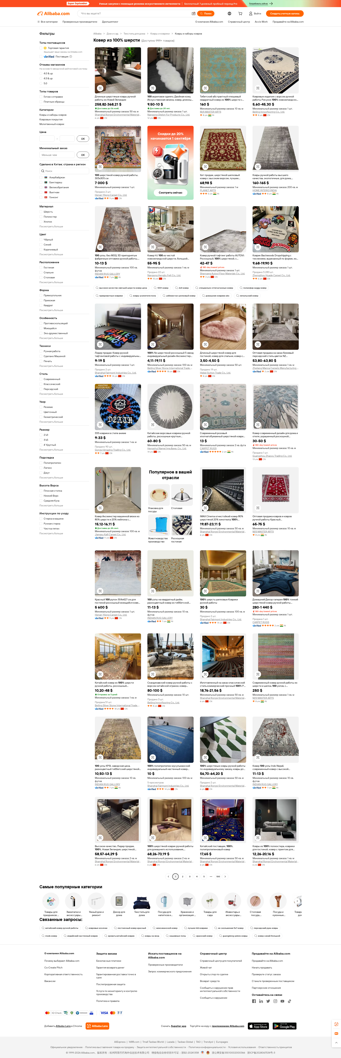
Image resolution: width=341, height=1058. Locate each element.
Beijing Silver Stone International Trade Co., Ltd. (170, 368)
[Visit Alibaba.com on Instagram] (275, 1001)
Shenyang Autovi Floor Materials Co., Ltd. (222, 273)
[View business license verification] (202, 1052)
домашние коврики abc (217, 295)
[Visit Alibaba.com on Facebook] (254, 1001)
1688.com (134, 1041)
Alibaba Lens (63, 1026)
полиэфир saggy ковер (254, 288)
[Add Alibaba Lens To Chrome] (97, 1026)
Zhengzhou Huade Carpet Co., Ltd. (271, 275)
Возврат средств (210, 981)
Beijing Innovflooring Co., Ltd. (269, 111)
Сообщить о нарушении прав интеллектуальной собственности (220, 989)
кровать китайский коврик (121, 936)
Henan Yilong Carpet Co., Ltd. (111, 195)
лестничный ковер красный (132, 928)
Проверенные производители (165, 964)
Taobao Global (185, 1041)
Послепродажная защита (110, 984)
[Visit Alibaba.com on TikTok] (289, 1001)
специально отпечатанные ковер (216, 288)
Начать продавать (262, 967)
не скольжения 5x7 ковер (230, 928)
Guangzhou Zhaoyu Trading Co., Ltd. (272, 455)
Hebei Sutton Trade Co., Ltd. (215, 372)
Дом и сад (112, 33)
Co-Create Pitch (53, 967)
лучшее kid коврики (198, 928)
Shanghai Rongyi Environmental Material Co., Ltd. (118, 114)
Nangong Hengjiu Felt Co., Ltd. (164, 275)
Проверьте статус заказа (266, 974)
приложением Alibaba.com (228, 1026)
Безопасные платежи (108, 960)
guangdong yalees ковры (235, 936)
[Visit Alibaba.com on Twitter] (268, 1001)
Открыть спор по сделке (214, 974)
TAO (198, 1041)
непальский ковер (249, 295)
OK (83, 138)
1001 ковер (162, 288)
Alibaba (97, 33)
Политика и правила (107, 1001)
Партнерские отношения (266, 987)
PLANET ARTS (208, 190)
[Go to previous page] (168, 876)
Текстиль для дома (134, 33)
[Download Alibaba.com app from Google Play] (285, 1026)
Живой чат (206, 967)
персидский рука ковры (266, 928)
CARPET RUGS (208, 448)
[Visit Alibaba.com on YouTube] (282, 1001)
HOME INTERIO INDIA (265, 190)
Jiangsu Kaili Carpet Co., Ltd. (110, 534)
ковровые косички (98, 928)
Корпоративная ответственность (63, 974)
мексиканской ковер (166, 928)
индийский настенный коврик (82, 936)
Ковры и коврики (160, 33)
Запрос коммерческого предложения (169, 971)
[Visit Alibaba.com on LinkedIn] (261, 1001)
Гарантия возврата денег (110, 967)
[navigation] (64, 455)
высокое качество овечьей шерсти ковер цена (123, 288)
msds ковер (51, 936)
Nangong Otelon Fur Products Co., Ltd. (168, 114)
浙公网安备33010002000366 (228, 1052)
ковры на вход (152, 936)
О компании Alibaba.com (59, 953)
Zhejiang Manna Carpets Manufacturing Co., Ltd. (276, 368)
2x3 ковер (184, 288)
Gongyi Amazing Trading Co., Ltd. (113, 449)
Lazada (170, 1041)
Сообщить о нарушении (213, 997)
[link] (336, 1024)
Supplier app (178, 1026)
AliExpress (120, 1041)
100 (218, 876)
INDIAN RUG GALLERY (107, 273)
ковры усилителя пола (144, 295)
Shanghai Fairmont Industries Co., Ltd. (115, 372)
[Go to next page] (225, 876)
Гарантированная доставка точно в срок (116, 976)
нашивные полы (177, 936)
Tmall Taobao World (153, 1041)
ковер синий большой (269, 936)
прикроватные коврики (111, 295)
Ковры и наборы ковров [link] (188, 33)
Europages (222, 1041)
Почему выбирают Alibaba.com (61, 960)
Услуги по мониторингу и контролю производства (116, 993)
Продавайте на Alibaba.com (267, 960)
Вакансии (49, 981)
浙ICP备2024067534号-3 (261, 1052)
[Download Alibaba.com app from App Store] (258, 1026)
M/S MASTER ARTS (210, 111)
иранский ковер (204, 936)
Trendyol (208, 1041)
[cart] (241, 14)
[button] (193, 13)
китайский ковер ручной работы (61, 928)
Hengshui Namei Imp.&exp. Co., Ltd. (166, 448)
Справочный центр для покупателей (221, 960)
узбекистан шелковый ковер (180, 295)
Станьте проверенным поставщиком (273, 981)
